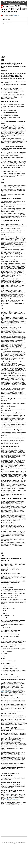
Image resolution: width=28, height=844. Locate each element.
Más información (12, 3)
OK (18, 3)
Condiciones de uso (10, 842)
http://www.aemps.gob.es (12, 799)
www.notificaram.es (6, 691)
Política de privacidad (20, 842)
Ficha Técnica (8, 23)
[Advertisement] (14, 41)
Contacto (14, 843)
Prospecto (7, 19)
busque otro (16, 15)
